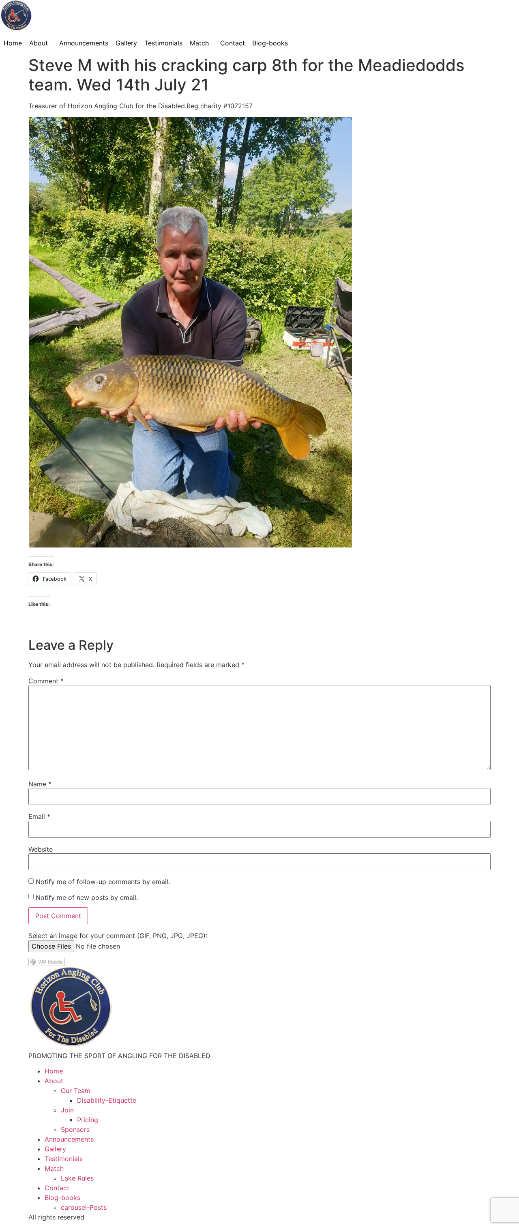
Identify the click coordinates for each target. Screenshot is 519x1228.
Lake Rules (77, 1178)
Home (13, 43)
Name (39, 784)
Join (67, 1110)
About (38, 43)
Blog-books (270, 43)
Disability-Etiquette (106, 1100)
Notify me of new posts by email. (87, 897)
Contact (232, 43)
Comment (46, 681)
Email (39, 816)
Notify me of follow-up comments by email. (103, 881)
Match (199, 43)
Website (40, 849)
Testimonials (163, 43)
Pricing (87, 1120)
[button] (41, 43)
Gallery (126, 43)
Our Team (75, 1090)
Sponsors (75, 1129)
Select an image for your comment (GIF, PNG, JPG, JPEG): (117, 935)
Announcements (83, 43)
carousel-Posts (84, 1207)
